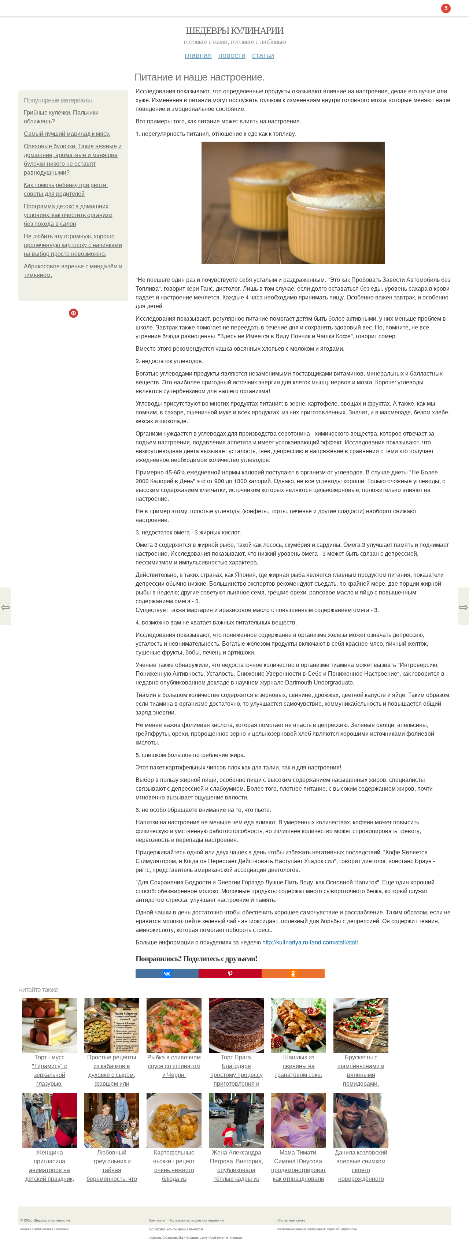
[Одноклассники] (293, 973)
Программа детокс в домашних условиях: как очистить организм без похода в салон (68, 215)
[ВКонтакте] (167, 973)
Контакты (157, 1220)
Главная (198, 54)
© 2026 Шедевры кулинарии (45, 1220)
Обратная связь (291, 1220)
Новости (231, 54)
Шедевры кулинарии (235, 30)
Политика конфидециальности (176, 1228)
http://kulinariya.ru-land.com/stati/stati (310, 942)
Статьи (263, 54)
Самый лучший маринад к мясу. (67, 134)
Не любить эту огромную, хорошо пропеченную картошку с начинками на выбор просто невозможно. (73, 245)
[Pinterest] (230, 973)
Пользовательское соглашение (196, 1220)
